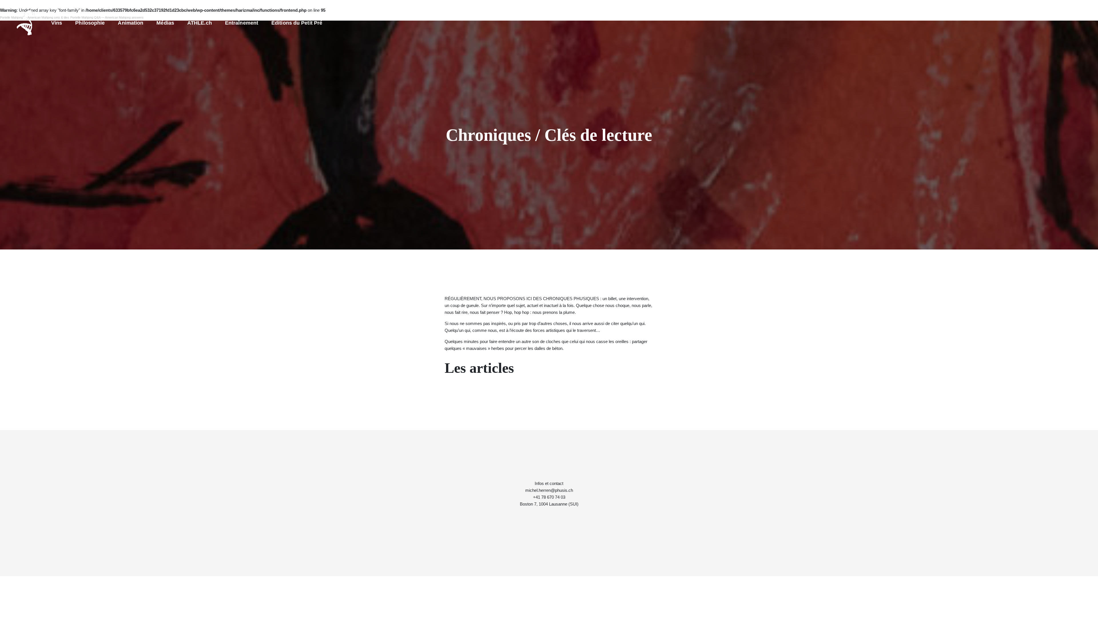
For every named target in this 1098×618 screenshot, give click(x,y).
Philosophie (90, 23)
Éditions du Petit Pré (296, 23)
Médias (165, 23)
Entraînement (241, 23)
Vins (56, 23)
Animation (130, 23)
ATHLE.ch (199, 23)
